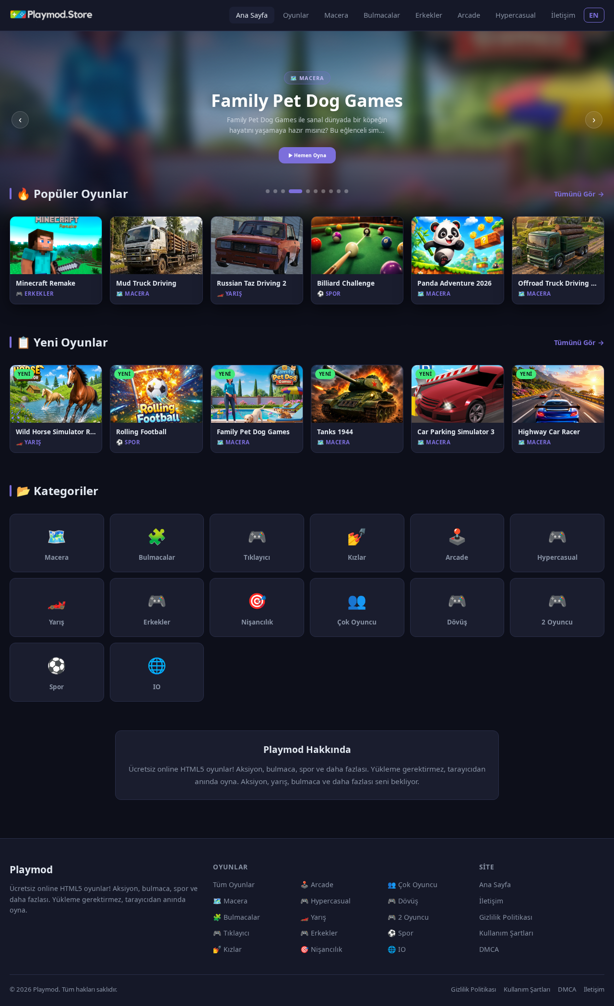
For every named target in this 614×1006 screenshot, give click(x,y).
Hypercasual (516, 15)
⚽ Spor (400, 932)
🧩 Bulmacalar (236, 917)
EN (594, 15)
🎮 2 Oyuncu (408, 917)
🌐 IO (397, 949)
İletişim (563, 15)
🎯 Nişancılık (321, 949)
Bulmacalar (382, 15)
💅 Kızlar (227, 949)
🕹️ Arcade (316, 884)
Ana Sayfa (252, 15)
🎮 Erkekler (319, 932)
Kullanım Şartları (506, 932)
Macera (336, 15)
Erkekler (428, 15)
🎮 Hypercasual (325, 900)
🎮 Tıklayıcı (231, 932)
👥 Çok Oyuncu (412, 884)
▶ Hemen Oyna (307, 155)
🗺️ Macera (230, 900)
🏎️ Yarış (313, 917)
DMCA (489, 949)
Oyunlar (296, 15)
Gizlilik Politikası (505, 917)
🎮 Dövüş (403, 900)
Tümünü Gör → (579, 193)
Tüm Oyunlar (234, 884)
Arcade (469, 15)
